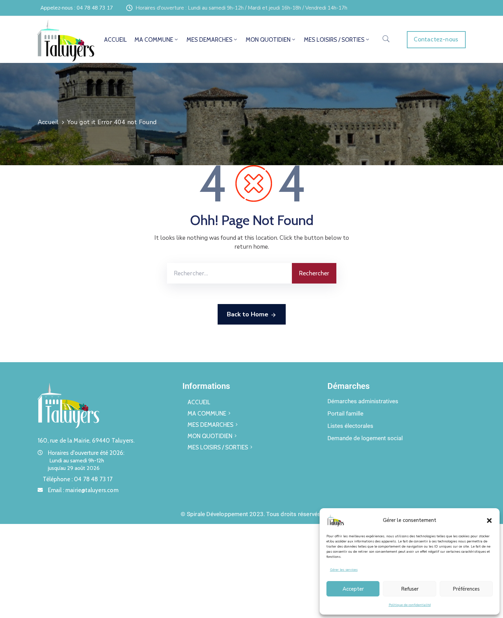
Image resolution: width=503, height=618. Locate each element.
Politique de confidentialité (410, 605)
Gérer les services (344, 569)
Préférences (466, 589)
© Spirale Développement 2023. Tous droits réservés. (251, 514)
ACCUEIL (115, 39)
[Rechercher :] (229, 273)
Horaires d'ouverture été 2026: (86, 452)
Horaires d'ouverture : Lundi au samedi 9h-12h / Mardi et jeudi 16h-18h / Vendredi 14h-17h (241, 7)
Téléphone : (78, 479)
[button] (489, 520)
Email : (83, 490)
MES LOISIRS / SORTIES (334, 39)
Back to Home (247, 314)
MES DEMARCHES (209, 39)
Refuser (409, 589)
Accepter (353, 589)
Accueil (48, 122)
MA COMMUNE (153, 39)
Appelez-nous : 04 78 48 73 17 (76, 7)
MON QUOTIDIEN (268, 39)
